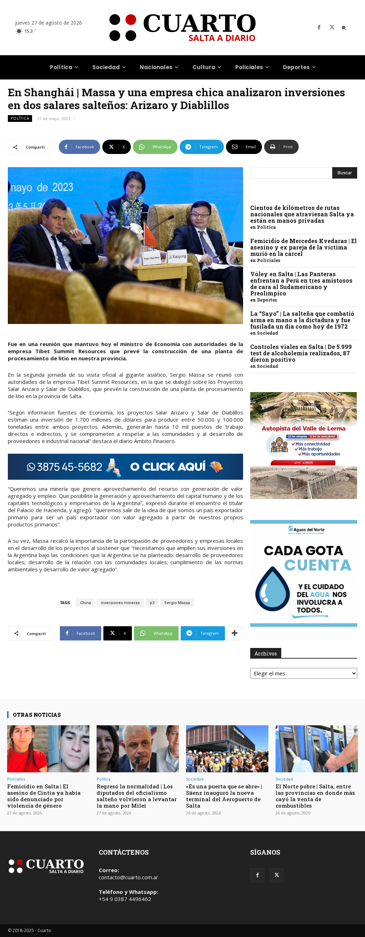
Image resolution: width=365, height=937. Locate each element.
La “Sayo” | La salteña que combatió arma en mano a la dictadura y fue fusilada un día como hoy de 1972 (302, 320)
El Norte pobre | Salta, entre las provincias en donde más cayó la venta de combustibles (315, 796)
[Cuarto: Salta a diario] (182, 27)
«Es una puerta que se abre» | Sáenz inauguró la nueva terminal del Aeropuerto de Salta (224, 796)
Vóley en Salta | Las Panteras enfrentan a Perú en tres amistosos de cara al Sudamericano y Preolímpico (301, 283)
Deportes (267, 300)
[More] (234, 633)
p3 (152, 603)
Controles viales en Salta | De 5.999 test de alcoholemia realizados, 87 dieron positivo (301, 353)
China (85, 603)
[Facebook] (319, 27)
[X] (331, 27)
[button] (344, 28)
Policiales (268, 260)
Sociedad (267, 333)
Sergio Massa (177, 603)
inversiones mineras (120, 603)
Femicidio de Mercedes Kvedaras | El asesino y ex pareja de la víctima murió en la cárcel (303, 247)
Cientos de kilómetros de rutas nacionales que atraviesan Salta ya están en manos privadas (302, 214)
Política (20, 118)
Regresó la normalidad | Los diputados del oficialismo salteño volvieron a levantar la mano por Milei (137, 796)
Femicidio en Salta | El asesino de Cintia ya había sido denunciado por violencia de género (44, 796)
